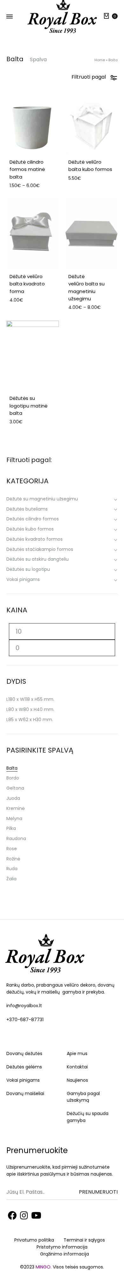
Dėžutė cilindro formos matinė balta (27, 169)
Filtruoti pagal (89, 77)
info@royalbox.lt (24, 1005)
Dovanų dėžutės (24, 1053)
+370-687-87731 (25, 1019)
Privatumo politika (34, 1240)
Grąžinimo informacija (64, 1254)
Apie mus (77, 1053)
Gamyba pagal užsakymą (83, 1097)
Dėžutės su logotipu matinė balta (28, 405)
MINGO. (44, 1267)
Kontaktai (77, 1067)
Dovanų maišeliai (25, 1093)
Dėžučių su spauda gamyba (87, 1117)
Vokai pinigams (23, 1080)
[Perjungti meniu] (9, 16)
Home (99, 59)
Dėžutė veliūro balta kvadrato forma (27, 284)
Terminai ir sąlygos (84, 1240)
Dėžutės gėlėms (24, 1067)
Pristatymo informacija (62, 1247)
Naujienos (77, 1080)
